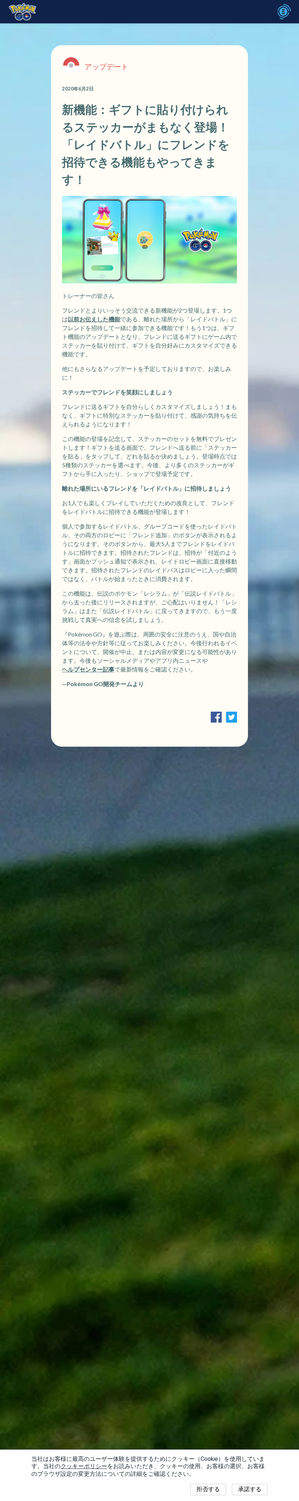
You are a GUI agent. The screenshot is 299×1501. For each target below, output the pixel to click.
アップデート (106, 66)
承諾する (249, 1489)
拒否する (208, 1489)
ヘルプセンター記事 (88, 669)
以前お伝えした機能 (94, 319)
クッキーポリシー (84, 1466)
